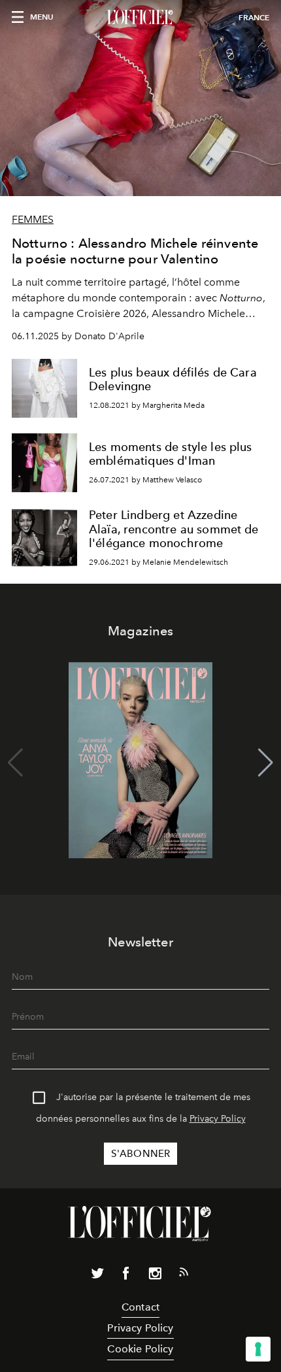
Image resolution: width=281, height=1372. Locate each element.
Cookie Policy (140, 1349)
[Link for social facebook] (126, 1275)
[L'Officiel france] (140, 17)
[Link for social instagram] (154, 1275)
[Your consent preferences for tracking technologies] (258, 1349)
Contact (140, 1307)
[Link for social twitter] (97, 1275)
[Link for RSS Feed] (183, 1274)
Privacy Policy (218, 1118)
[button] (265, 762)
